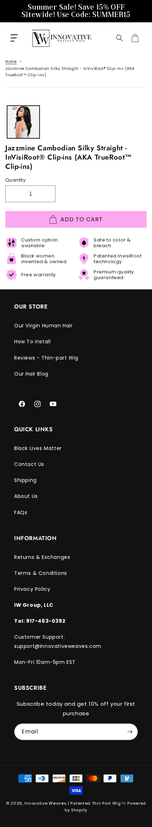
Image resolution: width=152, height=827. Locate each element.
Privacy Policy (32, 589)
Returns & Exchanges (42, 557)
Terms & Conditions (40, 573)
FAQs (20, 512)
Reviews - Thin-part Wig (46, 357)
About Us (26, 496)
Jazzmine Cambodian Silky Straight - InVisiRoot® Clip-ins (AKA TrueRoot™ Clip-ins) (70, 72)
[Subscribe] (130, 731)
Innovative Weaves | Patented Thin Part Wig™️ (75, 803)
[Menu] (14, 38)
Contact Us (29, 464)
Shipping (25, 480)
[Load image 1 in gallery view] (23, 122)
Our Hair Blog (31, 373)
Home (11, 61)
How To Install (32, 341)
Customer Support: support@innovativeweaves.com (57, 641)
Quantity (15, 180)
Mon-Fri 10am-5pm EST (45, 662)
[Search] (119, 38)
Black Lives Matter (38, 448)
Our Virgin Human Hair (43, 325)
